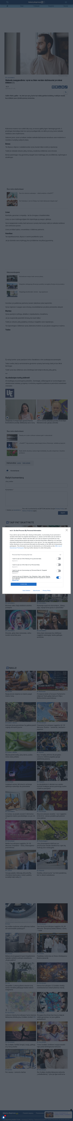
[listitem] (36, 555)
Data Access (36, 590)
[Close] (67, 530)
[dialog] (36, 560)
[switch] (58, 558)
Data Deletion (26, 590)
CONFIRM (23, 584)
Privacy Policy (46, 590)
